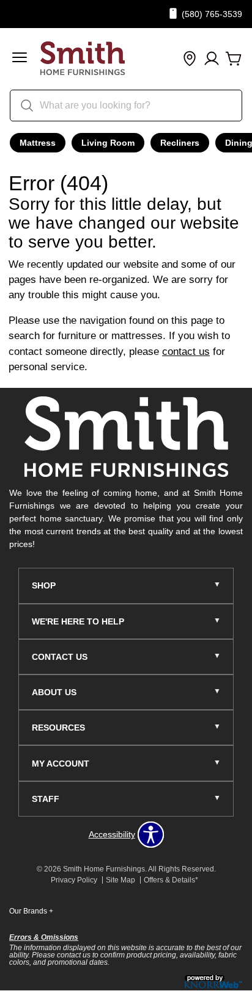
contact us (186, 351)
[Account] (211, 59)
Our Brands (31, 911)
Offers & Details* (171, 880)
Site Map (120, 880)
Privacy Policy (74, 880)
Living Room (108, 143)
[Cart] (233, 59)
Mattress (38, 143)
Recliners (179, 143)
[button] (19, 59)
